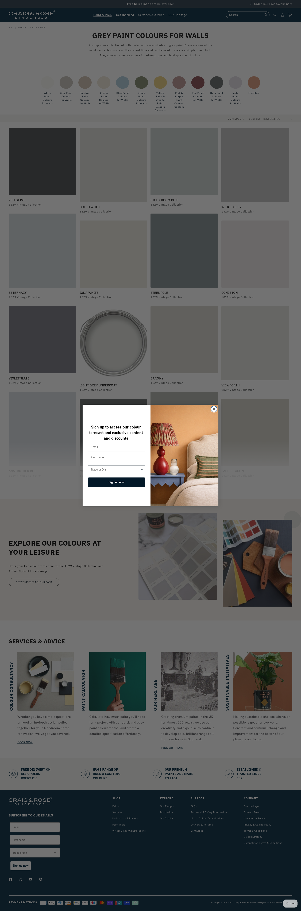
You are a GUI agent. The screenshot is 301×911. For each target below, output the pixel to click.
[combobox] (115, 469)
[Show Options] (142, 469)
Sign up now (117, 482)
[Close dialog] (214, 409)
